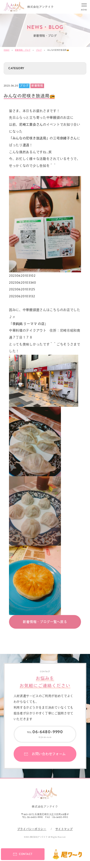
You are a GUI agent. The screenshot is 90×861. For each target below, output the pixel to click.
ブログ (24, 85)
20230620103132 (22, 296)
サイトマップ (64, 829)
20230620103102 (22, 275)
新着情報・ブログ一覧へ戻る (45, 621)
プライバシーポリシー (31, 829)
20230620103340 (22, 282)
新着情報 (37, 85)
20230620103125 (22, 289)
